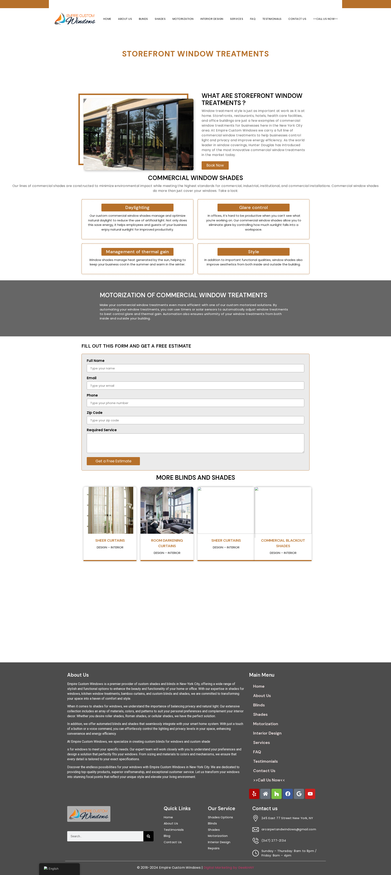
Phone (92, 396)
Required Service (102, 430)
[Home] (265, 794)
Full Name (95, 361)
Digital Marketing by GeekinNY (228, 867)
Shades (160, 19)
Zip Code (94, 413)
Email (92, 378)
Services (236, 19)
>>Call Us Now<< (325, 19)
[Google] (299, 794)
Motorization (183, 19)
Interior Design (211, 19)
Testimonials (272, 19)
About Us (125, 19)
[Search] (148, 836)
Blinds (143, 19)
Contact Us (297, 19)
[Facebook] (288, 794)
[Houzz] (276, 794)
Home (107, 19)
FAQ (253, 19)
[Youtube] (310, 794)
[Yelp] (254, 794)
